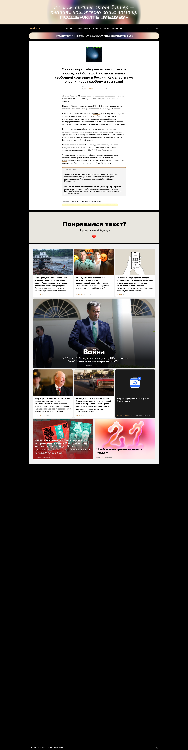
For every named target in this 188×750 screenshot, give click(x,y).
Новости (68, 28)
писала (76, 135)
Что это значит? (56, 748)
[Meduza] (35, 28)
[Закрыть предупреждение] (157, 748)
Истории (78, 28)
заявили (96, 114)
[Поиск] (153, 28)
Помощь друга (117, 28)
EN (157, 28)
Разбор (87, 28)
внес (83, 96)
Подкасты (97, 28)
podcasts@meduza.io (102, 163)
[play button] (83, 88)
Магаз (106, 28)
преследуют (107, 129)
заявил (98, 122)
